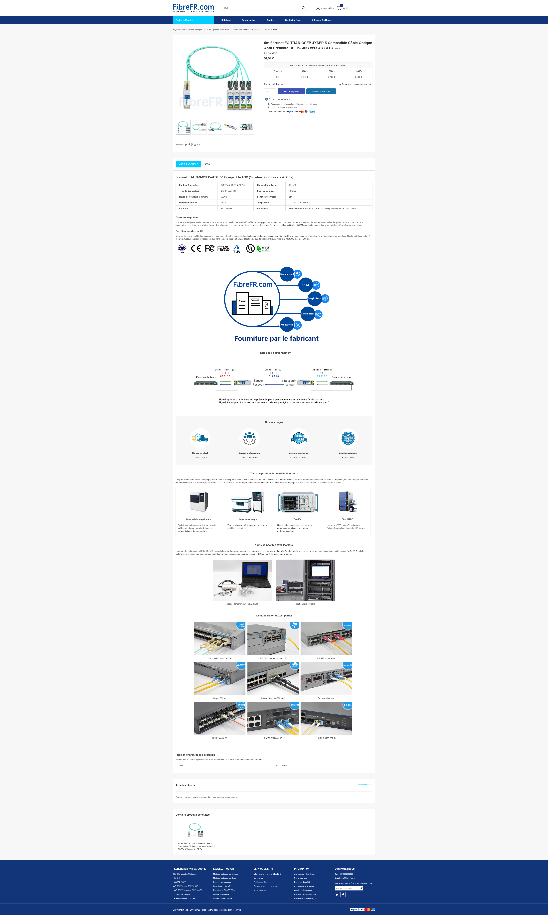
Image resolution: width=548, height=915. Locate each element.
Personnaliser (249, 20)
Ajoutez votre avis (364, 784)
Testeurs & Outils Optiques (184, 898)
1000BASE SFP (179, 882)
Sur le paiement (300, 877)
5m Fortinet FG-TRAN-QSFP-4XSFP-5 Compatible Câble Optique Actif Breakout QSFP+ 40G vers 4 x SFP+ (196, 846)
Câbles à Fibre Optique (222, 898)
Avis (207, 164)
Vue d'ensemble (188, 164)
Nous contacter (260, 890)
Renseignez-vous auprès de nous (357, 84)
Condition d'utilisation (303, 890)
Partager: (179, 144)
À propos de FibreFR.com (305, 873)
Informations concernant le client (267, 873)
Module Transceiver (221, 894)
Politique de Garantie (262, 882)
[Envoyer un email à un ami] (198, 144)
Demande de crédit (302, 882)
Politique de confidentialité (305, 894)
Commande (258, 877)
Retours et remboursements (265, 886)
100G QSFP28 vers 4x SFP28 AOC (187, 890)
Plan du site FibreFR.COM (224, 890)
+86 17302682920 (346, 873)
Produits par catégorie (222, 882)
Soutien (270, 20)
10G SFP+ (177, 877)
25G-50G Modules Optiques (184, 873)
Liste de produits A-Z (221, 886)
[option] (183, 127)
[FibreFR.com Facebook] (343, 894)
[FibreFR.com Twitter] (337, 894)
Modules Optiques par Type (224, 877)
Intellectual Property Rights (305, 898)
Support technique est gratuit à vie (284, 107)
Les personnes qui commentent (222, 797)
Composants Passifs (181, 894)
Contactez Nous (293, 20)
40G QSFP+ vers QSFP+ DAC (185, 886)
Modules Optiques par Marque (225, 873)
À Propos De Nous (321, 20)
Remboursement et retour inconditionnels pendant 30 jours (294, 104)
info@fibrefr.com (348, 877)
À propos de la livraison (304, 886)
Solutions (226, 20)
